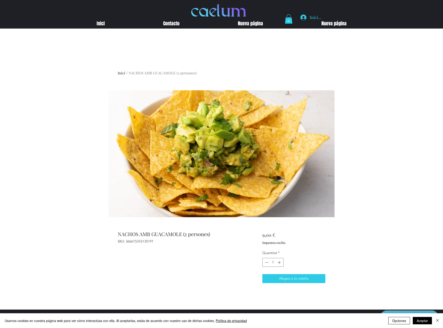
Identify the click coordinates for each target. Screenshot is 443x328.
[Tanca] (437, 320)
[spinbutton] (273, 262)
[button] (289, 19)
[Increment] (280, 262)
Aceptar (422, 320)
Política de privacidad (231, 320)
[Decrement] (266, 262)
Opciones (399, 320)
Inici (121, 72)
